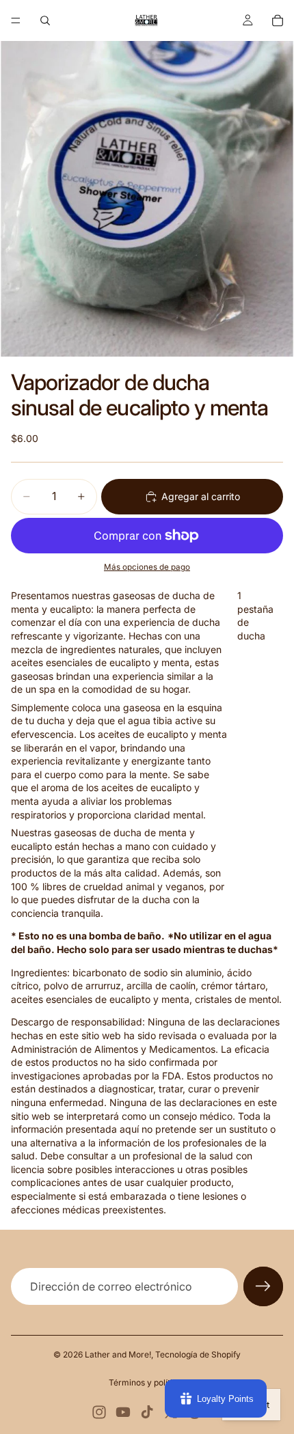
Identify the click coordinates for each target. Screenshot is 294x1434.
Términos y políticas (147, 1382)
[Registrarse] (263, 1286)
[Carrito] (278, 20)
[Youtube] (123, 1412)
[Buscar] (45, 20)
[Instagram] (99, 1412)
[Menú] (15, 20)
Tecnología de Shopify (198, 1354)
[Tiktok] (147, 1412)
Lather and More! (118, 1354)
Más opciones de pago (147, 567)
